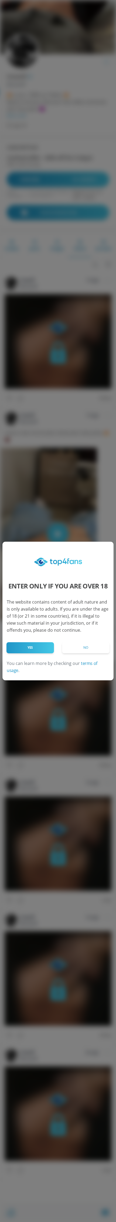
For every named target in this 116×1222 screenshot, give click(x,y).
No (85, 647)
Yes (30, 647)
